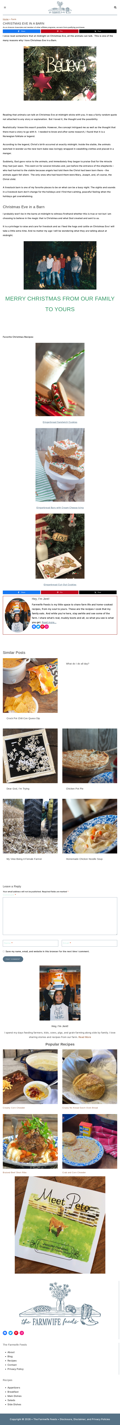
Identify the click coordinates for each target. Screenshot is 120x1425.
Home (6, 19)
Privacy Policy (16, 1369)
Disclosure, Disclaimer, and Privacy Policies (85, 1419)
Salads (11, 1400)
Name (8, 943)
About (11, 1352)
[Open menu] (5, 7)
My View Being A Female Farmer (24, 859)
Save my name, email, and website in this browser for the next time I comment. (48, 951)
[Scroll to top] (114, 1415)
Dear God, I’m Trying (18, 788)
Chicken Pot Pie (74, 788)
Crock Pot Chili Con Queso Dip (23, 718)
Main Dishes (15, 1396)
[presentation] (30, 685)
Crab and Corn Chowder (74, 1172)
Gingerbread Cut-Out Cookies (60, 584)
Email (67, 943)
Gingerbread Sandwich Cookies (60, 422)
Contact (12, 1364)
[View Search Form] (115, 7)
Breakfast (13, 1391)
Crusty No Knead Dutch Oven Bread (80, 1108)
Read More (85, 1037)
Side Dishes (14, 1404)
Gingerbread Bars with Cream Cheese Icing (60, 507)
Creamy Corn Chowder (14, 1108)
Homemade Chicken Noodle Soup (84, 859)
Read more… (49, 622)
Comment (9, 894)
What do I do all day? (77, 663)
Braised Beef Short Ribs (15, 1172)
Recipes (12, 1360)
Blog (10, 1356)
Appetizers (14, 1387)
